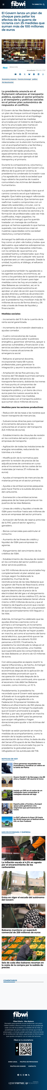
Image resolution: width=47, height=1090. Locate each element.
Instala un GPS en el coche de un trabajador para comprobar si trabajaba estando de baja (27, 792)
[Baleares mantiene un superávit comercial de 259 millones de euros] (23, 916)
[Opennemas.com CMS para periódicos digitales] (23, 1085)
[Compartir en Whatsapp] (43, 74)
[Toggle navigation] (3, 4)
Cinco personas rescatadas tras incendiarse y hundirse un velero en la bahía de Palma (29, 766)
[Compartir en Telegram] (34, 74)
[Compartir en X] (24, 74)
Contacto (32, 1066)
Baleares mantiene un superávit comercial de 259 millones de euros (21, 931)
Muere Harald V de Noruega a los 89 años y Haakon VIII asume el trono (29, 778)
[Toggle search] (43, 4)
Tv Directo (37, 4)
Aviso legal (12, 1062)
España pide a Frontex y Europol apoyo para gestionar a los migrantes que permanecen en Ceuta (27, 807)
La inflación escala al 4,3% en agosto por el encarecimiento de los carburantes (22, 865)
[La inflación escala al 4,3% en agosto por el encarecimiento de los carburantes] (23, 848)
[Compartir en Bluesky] (29, 74)
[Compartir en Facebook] (20, 74)
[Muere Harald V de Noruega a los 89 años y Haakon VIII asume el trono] (7, 782)
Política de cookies (18, 1066)
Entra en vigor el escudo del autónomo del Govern (23, 898)
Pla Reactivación (7, 82)
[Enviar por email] (15, 74)
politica (34, 79)
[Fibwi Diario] (18, 4)
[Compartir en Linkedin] (38, 74)
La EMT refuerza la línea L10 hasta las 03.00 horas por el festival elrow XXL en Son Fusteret (28, 819)
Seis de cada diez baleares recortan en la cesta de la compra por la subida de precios (23, 965)
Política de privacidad (29, 1062)
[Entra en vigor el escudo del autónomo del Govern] (23, 883)
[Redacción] (5, 68)
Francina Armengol (24, 79)
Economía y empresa (9, 79)
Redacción (14, 67)
